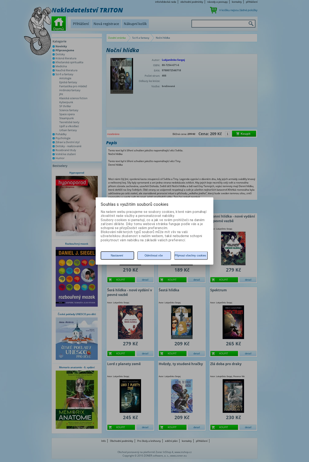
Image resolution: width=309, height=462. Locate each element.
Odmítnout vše (154, 255)
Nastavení (117, 255)
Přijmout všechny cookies (190, 255)
